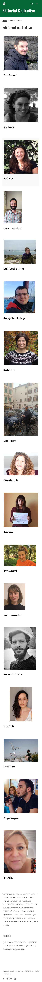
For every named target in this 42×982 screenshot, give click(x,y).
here (22, 949)
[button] (37, 4)
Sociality (8, 973)
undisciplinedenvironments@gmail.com (20, 945)
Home (4, 21)
